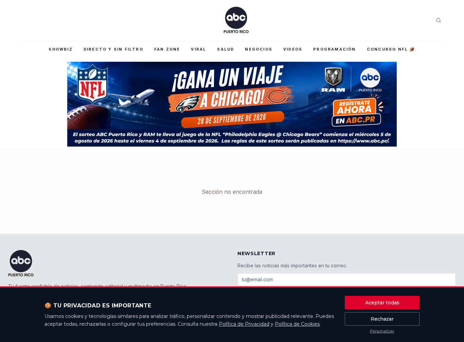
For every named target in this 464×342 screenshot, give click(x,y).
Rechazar (382, 319)
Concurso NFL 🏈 (391, 49)
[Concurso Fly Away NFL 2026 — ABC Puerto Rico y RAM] (232, 104)
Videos (292, 49)
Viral (198, 49)
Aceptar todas (382, 303)
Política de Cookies (297, 324)
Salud (225, 49)
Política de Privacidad (244, 324)
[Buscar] (438, 20)
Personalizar (382, 331)
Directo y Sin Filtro (113, 49)
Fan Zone (167, 49)
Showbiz (60, 49)
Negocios (258, 49)
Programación (334, 49)
